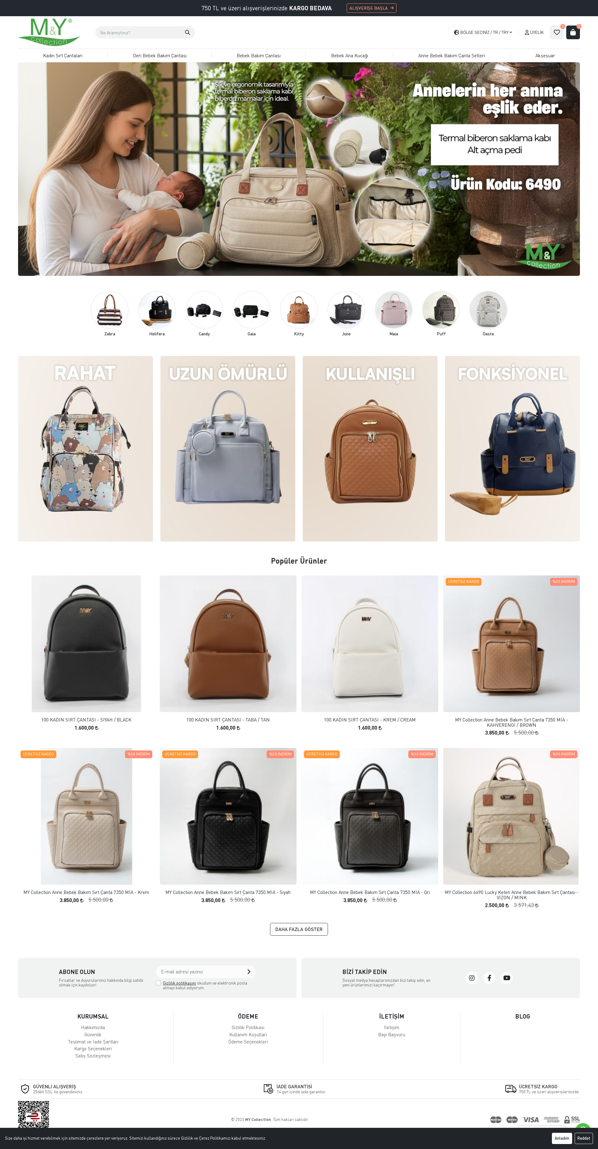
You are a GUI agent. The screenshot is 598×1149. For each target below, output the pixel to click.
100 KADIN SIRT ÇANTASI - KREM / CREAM (370, 719)
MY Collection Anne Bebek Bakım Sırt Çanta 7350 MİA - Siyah (228, 892)
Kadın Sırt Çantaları (63, 55)
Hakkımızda (93, 1027)
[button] (187, 32)
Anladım (562, 1138)
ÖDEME (248, 1016)
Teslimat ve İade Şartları (93, 1041)
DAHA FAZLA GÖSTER (299, 929)
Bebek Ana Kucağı (349, 55)
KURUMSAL (93, 1016)
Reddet (583, 1138)
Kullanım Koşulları (248, 1034)
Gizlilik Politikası (248, 1027)
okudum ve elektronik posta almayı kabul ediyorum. (205, 985)
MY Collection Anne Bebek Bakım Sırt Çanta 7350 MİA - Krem (86, 892)
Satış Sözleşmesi (93, 1055)
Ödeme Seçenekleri (248, 1041)
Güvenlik (93, 1034)
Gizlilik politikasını (179, 983)
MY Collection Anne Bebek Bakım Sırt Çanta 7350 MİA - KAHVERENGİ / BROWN (511, 722)
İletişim (391, 1027)
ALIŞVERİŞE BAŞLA (368, 8)
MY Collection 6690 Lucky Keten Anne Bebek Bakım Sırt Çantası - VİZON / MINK (511, 895)
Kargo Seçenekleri (93, 1048)
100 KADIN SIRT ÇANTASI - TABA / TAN (228, 719)
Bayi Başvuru (391, 1034)
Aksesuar (545, 55)
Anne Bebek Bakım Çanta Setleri (451, 55)
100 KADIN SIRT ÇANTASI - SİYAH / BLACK (86, 719)
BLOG (522, 1016)
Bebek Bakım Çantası (259, 55)
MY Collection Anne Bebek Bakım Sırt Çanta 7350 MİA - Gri (370, 892)
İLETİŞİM (391, 1016)
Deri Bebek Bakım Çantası (160, 55)
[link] (472, 978)
